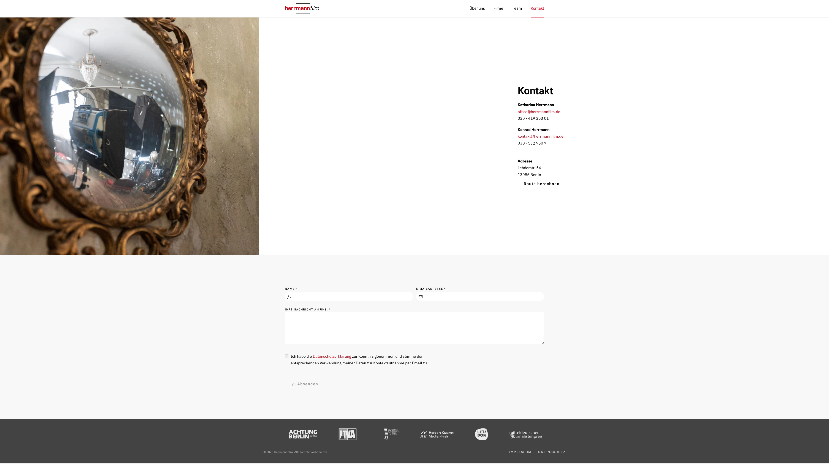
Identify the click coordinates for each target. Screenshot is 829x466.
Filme (498, 8)
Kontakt (537, 8)
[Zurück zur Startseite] (302, 8)
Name (291, 289)
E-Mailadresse (431, 289)
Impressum (520, 452)
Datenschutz (552, 452)
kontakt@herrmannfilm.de (540, 136)
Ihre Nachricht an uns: (308, 309)
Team (517, 8)
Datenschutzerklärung (332, 356)
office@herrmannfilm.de (539, 111)
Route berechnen (542, 184)
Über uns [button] (477, 8)
